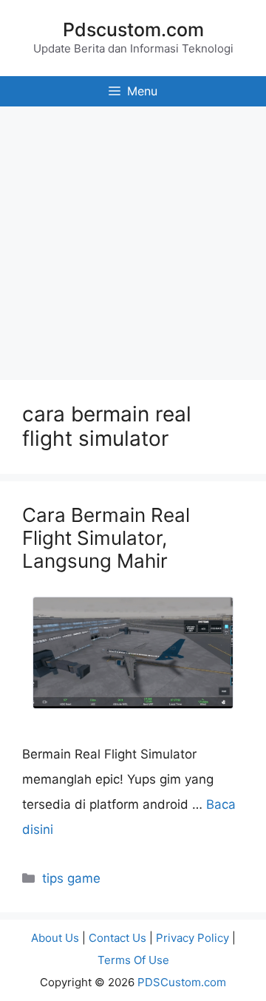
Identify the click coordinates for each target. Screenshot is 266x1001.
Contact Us (117, 938)
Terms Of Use (133, 960)
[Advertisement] (133, 239)
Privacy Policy (192, 938)
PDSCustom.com (181, 982)
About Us (55, 938)
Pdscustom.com (133, 29)
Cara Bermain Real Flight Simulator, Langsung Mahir (106, 537)
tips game (71, 878)
